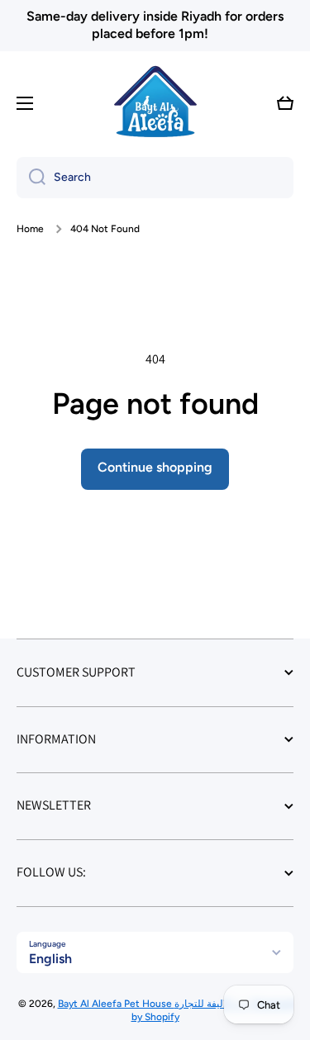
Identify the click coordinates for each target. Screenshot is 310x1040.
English (50, 958)
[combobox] (155, 177)
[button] (285, 103)
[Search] (31, 177)
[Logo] (155, 103)
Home (30, 229)
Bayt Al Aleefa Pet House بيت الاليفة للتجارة (155, 1003)
